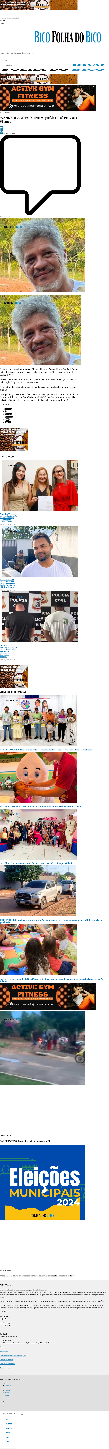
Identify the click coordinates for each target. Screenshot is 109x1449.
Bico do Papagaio (6, 112)
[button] (22, 1414)
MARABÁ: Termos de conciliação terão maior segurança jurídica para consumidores (8, 518)
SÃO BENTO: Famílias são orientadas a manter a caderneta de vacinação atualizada (40, 806)
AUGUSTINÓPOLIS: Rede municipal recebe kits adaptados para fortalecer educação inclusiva (46, 750)
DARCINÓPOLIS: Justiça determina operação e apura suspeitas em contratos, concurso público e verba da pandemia (51, 921)
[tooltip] (8, 409)
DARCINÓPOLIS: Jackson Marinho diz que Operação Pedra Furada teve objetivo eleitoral (7, 583)
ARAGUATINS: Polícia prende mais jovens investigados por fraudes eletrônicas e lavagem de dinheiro (8, 651)
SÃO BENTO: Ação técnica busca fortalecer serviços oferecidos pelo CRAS (36, 863)
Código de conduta (6, 1360)
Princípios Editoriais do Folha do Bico (13, 1356)
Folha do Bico (10, 133)
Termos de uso (5, 1368)
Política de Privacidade (7, 1364)
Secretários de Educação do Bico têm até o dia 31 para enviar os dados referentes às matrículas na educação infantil (51, 980)
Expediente (4, 1351)
